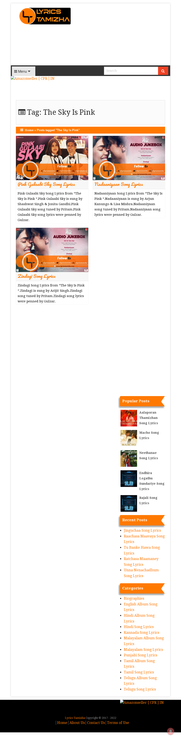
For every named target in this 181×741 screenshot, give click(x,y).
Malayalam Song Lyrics (143, 650)
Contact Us (96, 723)
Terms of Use (118, 723)
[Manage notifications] (170, 731)
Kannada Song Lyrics (141, 632)
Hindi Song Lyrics (139, 627)
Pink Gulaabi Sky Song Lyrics (46, 184)
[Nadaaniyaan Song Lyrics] (129, 158)
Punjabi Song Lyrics (140, 655)
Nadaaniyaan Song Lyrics (118, 184)
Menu (22, 71)
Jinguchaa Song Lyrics (142, 530)
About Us (77, 723)
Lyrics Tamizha (75, 718)
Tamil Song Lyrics (139, 672)
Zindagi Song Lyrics (37, 276)
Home (29, 130)
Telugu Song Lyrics (140, 689)
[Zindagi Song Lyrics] (52, 250)
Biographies (134, 598)
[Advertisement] (123, 34)
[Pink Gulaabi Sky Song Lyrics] (52, 158)
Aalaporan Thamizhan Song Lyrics (148, 418)
